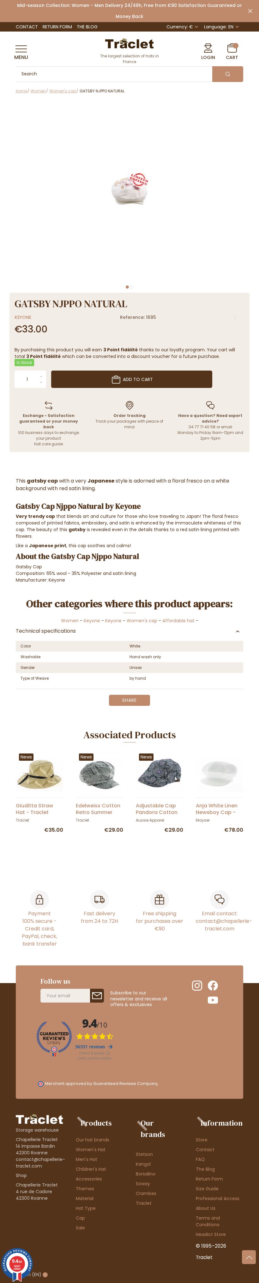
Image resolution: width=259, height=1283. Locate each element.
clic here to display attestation (190, 1083)
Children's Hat (91, 1169)
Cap (80, 1218)
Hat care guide (48, 444)
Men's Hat (86, 1159)
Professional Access (217, 1198)
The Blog (87, 27)
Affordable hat (178, 621)
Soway (143, 1183)
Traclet (144, 1203)
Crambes (146, 1193)
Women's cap (142, 621)
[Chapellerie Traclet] (129, 43)
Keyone (23, 317)
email (226, 427)
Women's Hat (90, 1149)
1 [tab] (127, 287)
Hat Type (86, 1208)
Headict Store (211, 1234)
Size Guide (207, 1189)
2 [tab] (131, 287)
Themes (85, 1189)
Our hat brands (92, 1140)
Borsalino (145, 1174)
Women (70, 621)
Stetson (144, 1154)
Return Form (57, 27)
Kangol (143, 1164)
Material (84, 1198)
